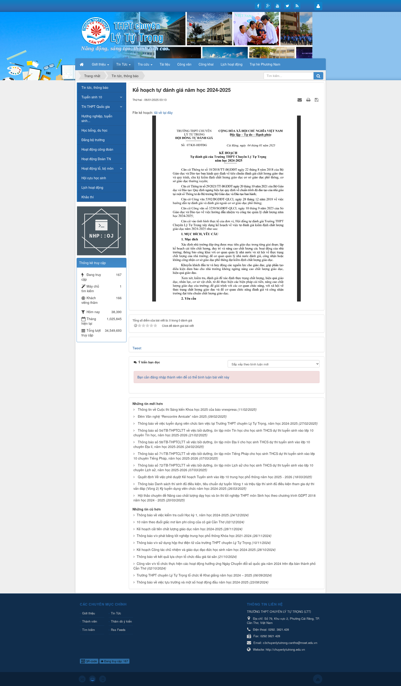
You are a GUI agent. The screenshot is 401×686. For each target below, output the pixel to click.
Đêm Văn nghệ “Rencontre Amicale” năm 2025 (172, 416)
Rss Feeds (118, 629)
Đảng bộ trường (93, 139)
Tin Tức (116, 613)
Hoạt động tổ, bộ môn (97, 168)
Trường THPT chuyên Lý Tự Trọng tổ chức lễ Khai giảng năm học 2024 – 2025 (194, 575)
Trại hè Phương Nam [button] (265, 64)
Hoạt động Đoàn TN (96, 158)
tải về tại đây (163, 112)
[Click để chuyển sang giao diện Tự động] (82, 679)
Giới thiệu (88, 613)
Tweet (137, 348)
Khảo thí (87, 197)
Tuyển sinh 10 (91, 97)
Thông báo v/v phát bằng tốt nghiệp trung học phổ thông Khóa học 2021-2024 (194, 535)
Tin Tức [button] (122, 64)
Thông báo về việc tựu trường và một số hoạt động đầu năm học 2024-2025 (193, 582)
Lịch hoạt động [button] (232, 64)
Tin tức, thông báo (94, 87)
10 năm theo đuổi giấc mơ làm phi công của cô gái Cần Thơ (180, 522)
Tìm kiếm (88, 629)
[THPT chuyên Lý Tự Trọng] (123, 30)
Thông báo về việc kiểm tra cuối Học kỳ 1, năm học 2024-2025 (183, 515)
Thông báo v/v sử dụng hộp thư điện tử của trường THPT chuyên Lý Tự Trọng (194, 542)
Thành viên (89, 621)
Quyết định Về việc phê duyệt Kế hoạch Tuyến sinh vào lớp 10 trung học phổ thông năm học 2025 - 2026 (215, 476)
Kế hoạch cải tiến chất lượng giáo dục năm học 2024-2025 (180, 529)
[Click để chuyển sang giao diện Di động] (102, 679)
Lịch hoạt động (92, 187)
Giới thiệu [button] (99, 64)
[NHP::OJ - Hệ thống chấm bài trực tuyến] (101, 230)
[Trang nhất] (82, 64)
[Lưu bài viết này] (317, 99)
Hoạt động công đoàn (97, 149)
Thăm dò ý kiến (121, 621)
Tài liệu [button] (165, 64)
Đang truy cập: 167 (115, 661)
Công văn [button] (184, 64)
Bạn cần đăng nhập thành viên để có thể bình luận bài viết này (183, 377)
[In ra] (308, 99)
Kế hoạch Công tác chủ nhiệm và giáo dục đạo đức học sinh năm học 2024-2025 (196, 549)
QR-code (91, 661)
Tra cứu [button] (144, 64)
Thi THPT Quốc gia (95, 106)
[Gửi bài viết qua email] (300, 99)
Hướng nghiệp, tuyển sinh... (96, 118)
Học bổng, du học (94, 130)
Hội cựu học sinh (93, 178)
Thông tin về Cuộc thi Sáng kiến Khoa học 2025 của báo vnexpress (187, 409)
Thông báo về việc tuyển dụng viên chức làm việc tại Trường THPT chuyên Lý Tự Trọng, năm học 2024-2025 (218, 423)
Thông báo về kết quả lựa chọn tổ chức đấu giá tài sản (177, 556)
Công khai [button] (206, 64)
